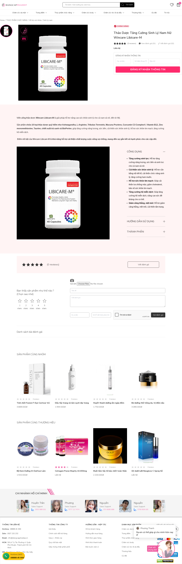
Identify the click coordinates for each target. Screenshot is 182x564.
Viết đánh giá (143, 264)
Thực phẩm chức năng (63, 13)
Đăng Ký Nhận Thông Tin (147, 69)
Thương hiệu (137, 13)
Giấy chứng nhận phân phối (59, 547)
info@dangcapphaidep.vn (15, 538)
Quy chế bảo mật (55, 542)
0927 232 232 (10, 533)
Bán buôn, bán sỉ (92, 547)
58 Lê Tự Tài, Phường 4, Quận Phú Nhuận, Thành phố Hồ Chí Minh (16, 545)
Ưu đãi (154, 13)
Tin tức (167, 13)
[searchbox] (98, 4)
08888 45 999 (11, 529)
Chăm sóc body (88, 13)
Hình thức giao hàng (93, 538)
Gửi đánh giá (158, 315)
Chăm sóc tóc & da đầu (113, 13)
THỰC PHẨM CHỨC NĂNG (16, 20)
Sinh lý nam (47, 20)
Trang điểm (40, 13)
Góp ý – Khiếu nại (55, 538)
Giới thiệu (52, 529)
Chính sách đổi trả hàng (58, 533)
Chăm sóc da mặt (19, 13)
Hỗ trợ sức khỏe (35, 20)
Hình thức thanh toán (94, 542)
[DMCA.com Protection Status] (168, 561)
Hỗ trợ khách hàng (93, 529)
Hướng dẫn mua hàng (94, 533)
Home (2, 20)
